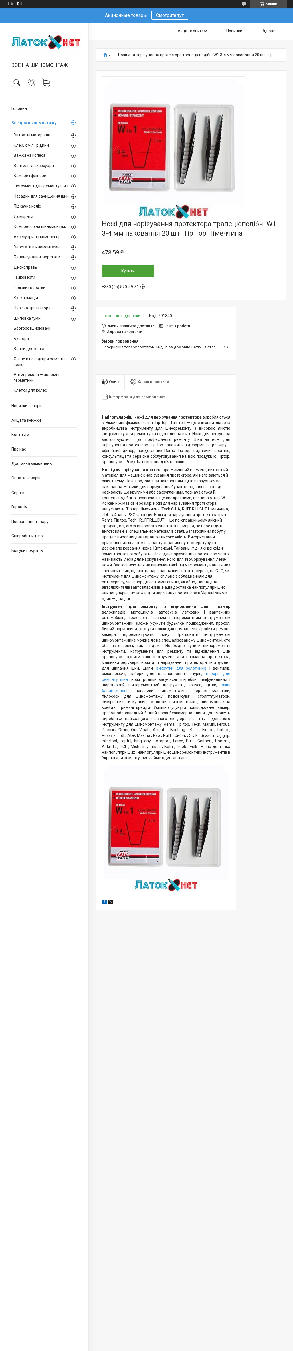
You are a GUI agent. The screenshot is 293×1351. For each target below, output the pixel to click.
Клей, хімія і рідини (31, 145)
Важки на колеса (29, 155)
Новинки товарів (27, 405)
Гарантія (19, 507)
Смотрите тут (170, 15)
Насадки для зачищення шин (41, 196)
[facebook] (104, 902)
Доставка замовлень (31, 463)
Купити (128, 271)
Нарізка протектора (32, 308)
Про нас (18, 449)
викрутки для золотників (181, 668)
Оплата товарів (26, 478)
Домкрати (23, 216)
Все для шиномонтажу (33, 122)
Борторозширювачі (32, 328)
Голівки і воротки (29, 287)
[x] (110, 902)
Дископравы (26, 267)
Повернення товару (30, 521)
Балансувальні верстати (37, 257)
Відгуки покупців (27, 550)
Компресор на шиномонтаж (40, 226)
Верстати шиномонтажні (37, 247)
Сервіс (17, 492)
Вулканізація (26, 297)
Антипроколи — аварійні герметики (36, 377)
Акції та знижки (26, 420)
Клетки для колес (30, 390)
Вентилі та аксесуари (34, 165)
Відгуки (269, 31)
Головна (19, 108)
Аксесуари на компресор (37, 236)
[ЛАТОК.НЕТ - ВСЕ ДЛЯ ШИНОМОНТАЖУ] (44, 42)
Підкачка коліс (27, 206)
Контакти (20, 434)
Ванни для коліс (29, 348)
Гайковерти (24, 277)
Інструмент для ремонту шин (41, 186)
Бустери (21, 338)
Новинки (234, 31)
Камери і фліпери (30, 175)
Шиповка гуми (27, 318)
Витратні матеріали (32, 135)
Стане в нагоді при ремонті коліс (39, 362)
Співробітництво (27, 536)
